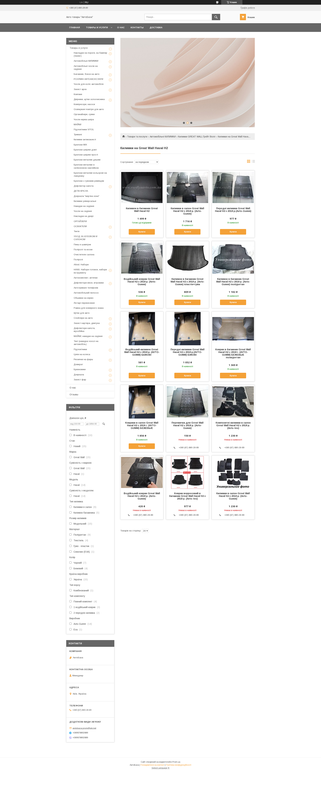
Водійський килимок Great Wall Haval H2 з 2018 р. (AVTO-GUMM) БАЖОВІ (141, 352)
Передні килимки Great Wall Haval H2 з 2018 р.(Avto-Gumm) (233, 209)
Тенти (76, 231)
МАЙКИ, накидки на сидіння (88, 336)
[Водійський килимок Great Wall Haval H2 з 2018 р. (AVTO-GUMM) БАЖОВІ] (142, 328)
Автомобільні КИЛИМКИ (163, 136)
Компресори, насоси (84, 104)
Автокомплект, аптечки (85, 277)
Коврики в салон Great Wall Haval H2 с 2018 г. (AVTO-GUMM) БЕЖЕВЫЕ (141, 425)
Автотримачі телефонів (86, 287)
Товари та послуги (137, 136)
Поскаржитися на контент (152, 765)
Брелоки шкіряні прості (86, 154)
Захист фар (80, 379)
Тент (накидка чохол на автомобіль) (86, 342)
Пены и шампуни (82, 244)
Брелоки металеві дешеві (87, 159)
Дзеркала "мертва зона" (86, 196)
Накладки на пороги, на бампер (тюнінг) (90, 54)
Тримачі (78, 134)
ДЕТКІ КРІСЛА (81, 191)
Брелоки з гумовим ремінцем (89, 181)
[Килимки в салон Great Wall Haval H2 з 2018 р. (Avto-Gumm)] (187, 187)
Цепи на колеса (82, 354)
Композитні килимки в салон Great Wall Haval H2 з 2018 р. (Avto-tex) (233, 425)
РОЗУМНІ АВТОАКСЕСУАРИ (88, 79)
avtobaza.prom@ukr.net (84, 728)
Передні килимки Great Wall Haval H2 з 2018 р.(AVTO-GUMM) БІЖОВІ (187, 352)
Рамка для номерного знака (88, 308)
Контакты (137, 27)
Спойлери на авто (83, 318)
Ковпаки (78, 94)
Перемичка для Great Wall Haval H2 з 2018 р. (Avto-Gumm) (187, 425)
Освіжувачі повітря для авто (89, 109)
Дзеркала (79, 374)
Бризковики (80, 369)
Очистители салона (84, 254)
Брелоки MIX (80, 144)
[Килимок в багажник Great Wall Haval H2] (142, 187)
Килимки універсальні (85, 201)
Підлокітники (80, 349)
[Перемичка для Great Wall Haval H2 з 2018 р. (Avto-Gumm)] (187, 401)
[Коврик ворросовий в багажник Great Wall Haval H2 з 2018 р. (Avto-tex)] (187, 472)
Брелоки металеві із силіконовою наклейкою (86, 166)
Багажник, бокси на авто (86, 74)
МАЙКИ (77, 124)
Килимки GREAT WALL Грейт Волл (196, 136)
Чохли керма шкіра (84, 119)
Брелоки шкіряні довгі (85, 149)
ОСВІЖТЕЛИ (80, 226)
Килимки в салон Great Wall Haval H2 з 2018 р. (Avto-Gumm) (187, 211)
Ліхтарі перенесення (84, 303)
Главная (74, 27)
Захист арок (80, 89)
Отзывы (74, 394)
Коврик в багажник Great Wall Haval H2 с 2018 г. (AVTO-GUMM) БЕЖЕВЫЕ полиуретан (233, 353)
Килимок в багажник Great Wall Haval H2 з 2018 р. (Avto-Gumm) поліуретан (233, 282)
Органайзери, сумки (84, 114)
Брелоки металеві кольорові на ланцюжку (90, 174)
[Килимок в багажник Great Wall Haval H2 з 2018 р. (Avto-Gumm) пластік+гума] (187, 258)
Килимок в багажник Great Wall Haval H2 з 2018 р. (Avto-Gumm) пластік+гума (187, 282)
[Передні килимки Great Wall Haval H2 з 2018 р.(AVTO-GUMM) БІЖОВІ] (187, 328)
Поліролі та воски (83, 249)
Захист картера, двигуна (87, 323)
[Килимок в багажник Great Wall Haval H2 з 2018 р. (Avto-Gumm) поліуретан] (233, 258)
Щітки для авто (82, 313)
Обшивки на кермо (83, 298)
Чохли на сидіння (83, 211)
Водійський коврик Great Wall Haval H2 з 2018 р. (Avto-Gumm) (142, 282)
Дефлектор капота (83, 186)
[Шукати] (216, 17)
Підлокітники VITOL (84, 129)
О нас (121, 27)
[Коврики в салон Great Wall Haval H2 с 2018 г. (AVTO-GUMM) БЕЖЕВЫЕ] (142, 401)
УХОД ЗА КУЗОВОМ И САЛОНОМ (85, 238)
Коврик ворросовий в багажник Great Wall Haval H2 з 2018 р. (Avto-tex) (187, 496)
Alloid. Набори (81, 264)
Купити (141, 232)
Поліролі (78, 259)
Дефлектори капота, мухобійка (84, 329)
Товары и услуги (97, 27)
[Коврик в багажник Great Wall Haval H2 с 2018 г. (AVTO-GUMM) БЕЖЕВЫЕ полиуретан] (233, 328)
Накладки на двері (83, 216)
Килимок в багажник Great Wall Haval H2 (142, 209)
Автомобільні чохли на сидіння (86, 67)
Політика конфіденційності (178, 765)
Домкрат (78, 364)
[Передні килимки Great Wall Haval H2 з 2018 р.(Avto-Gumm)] (233, 187)
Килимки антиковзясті (85, 139)
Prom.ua (176, 762)
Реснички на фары (83, 359)
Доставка (156, 27)
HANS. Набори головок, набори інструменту (90, 271)
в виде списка (253, 162)
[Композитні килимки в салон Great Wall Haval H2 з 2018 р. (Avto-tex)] (233, 401)
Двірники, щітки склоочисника (89, 99)
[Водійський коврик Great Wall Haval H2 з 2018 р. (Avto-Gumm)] (142, 258)
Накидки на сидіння (84, 206)
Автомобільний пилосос (86, 292)
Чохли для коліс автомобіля (88, 84)
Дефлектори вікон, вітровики (89, 282)
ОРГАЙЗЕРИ (80, 221)
